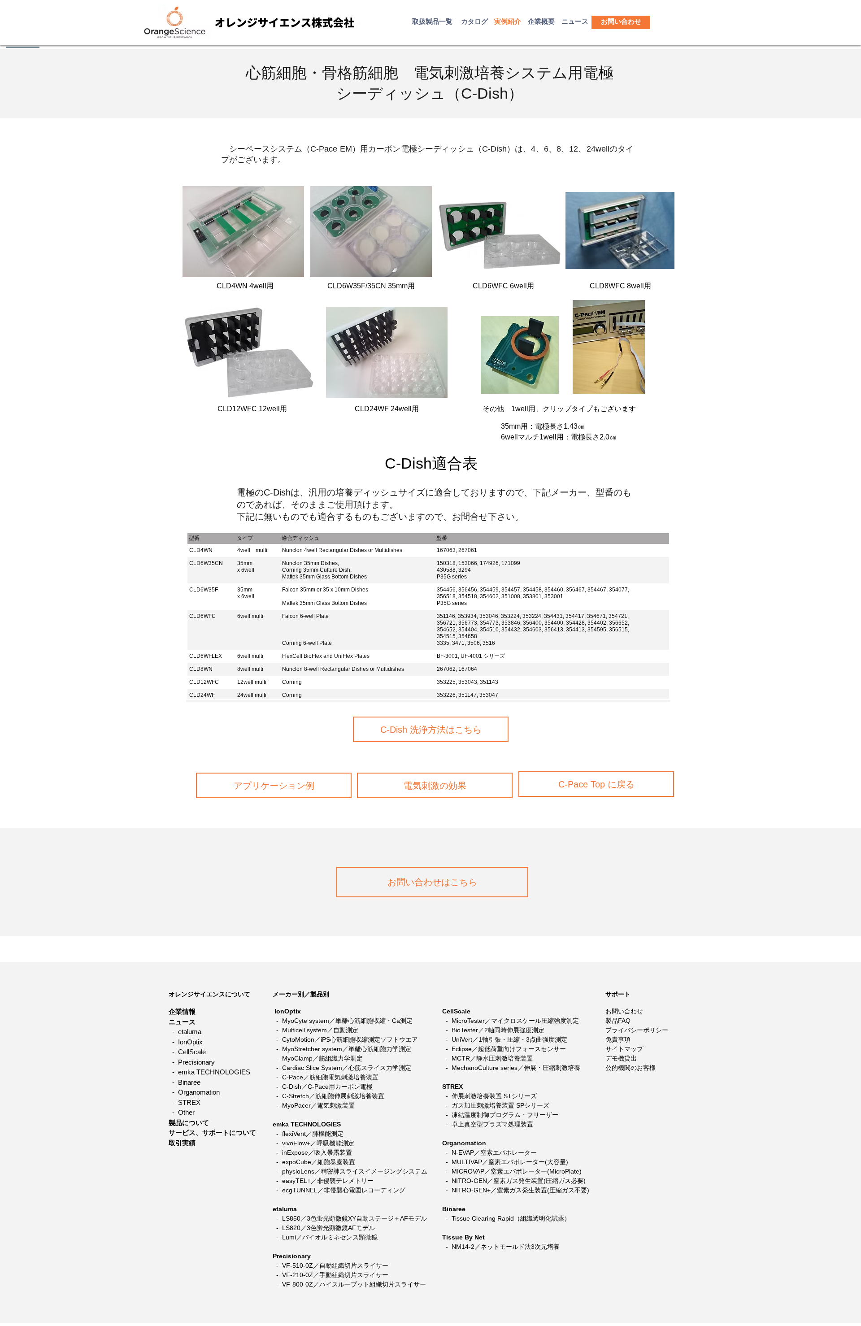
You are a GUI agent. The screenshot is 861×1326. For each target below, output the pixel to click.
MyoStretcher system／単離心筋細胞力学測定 (346, 1048)
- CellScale (187, 1052)
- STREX (184, 1102)
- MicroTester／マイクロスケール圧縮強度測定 (510, 1020)
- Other (182, 1112)
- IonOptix (186, 1042)
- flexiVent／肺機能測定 (309, 1133)
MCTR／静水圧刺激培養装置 (492, 1058)
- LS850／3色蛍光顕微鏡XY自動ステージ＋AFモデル (351, 1218)
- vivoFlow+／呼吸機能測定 (314, 1143)
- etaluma (185, 1031)
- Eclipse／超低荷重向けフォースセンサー (504, 1048)
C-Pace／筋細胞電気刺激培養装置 (330, 1077)
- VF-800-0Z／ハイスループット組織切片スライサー (349, 1284)
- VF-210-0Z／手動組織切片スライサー (331, 1274)
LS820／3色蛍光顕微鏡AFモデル (328, 1227)
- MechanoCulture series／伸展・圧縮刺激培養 (511, 1067)
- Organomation (194, 1092)
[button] (621, 21)
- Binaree (184, 1082)
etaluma (285, 1209)
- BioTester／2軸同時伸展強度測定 (493, 1030)
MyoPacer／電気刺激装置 (318, 1105)
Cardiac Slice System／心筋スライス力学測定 (346, 1067)
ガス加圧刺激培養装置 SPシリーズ (500, 1105)
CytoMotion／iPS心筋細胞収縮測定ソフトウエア (350, 1039)
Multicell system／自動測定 (320, 1030)
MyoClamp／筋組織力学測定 (322, 1058)
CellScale (456, 1011)
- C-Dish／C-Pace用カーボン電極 (324, 1086)
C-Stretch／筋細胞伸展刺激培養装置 (333, 1096)
